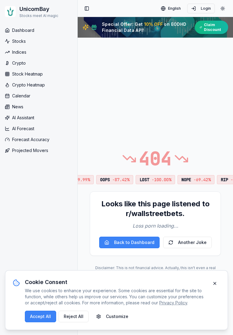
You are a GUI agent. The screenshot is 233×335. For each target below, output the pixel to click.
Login (206, 8)
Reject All (73, 316)
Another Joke (192, 242)
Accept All (40, 316)
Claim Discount (212, 27)
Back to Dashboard (134, 242)
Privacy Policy (173, 302)
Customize (117, 316)
